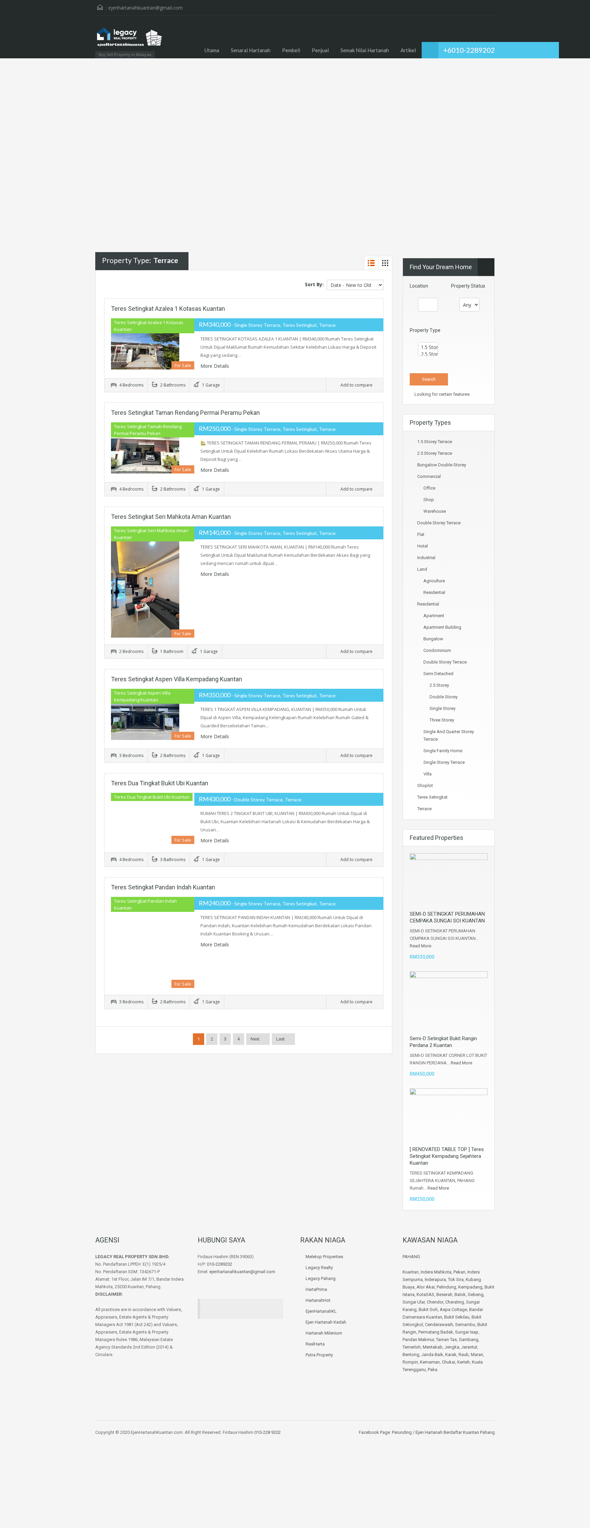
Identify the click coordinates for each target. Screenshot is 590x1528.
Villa (427, 773)
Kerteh (463, 1362)
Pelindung (446, 1287)
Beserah (444, 1294)
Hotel (422, 546)
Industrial (426, 557)
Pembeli (291, 50)
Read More (420, 945)
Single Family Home (442, 750)
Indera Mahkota (436, 1272)
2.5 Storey (439, 685)
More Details (215, 366)
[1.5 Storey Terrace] (428, 347)
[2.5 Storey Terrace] (428, 354)
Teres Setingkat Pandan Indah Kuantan (163, 887)
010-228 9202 (267, 1432)
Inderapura (435, 1279)
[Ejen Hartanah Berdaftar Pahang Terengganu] (129, 40)
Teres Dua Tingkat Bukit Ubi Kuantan (159, 783)
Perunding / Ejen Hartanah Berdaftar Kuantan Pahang (443, 1432)
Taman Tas (446, 1339)
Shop (428, 499)
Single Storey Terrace (444, 762)
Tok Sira (456, 1279)
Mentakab (432, 1347)
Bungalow (433, 638)
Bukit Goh (428, 1309)
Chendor (435, 1302)
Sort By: (314, 284)
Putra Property (319, 1354)
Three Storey (442, 720)
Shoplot (425, 785)
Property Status (468, 286)
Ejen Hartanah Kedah (326, 1322)
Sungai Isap (466, 1332)
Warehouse (434, 511)
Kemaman (430, 1362)
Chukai (448, 1362)
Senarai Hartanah (250, 50)
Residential (434, 592)
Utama (212, 50)
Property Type (425, 330)
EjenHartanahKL (321, 1311)
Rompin (410, 1362)
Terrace (424, 808)
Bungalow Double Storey (441, 464)
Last (280, 1039)
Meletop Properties (324, 1256)
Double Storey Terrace (439, 522)
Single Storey (442, 708)
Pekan (459, 1272)
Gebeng (475, 1294)
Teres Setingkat (432, 797)
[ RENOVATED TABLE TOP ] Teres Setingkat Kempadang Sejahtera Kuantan (447, 1156)
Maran (477, 1354)
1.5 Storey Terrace (434, 441)
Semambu (465, 1324)
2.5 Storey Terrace (434, 453)
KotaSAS (425, 1294)
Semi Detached (438, 673)
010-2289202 (219, 1264)
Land (422, 569)
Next (255, 1039)
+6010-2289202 (469, 50)
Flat (420, 534)
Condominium (437, 650)
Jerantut (469, 1347)
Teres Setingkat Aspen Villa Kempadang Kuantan (176, 679)
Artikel (408, 50)
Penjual (320, 50)
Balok (460, 1294)
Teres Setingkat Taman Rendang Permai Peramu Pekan (185, 412)
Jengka (452, 1347)
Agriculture (434, 580)
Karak (450, 1354)
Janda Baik (432, 1354)
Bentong (411, 1354)
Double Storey (444, 696)
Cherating (454, 1302)
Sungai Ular (414, 1302)
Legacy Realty (319, 1267)
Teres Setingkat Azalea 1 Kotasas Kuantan (168, 308)
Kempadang (470, 1287)
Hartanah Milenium (324, 1333)
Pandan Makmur (418, 1339)
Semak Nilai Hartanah (364, 50)
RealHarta (315, 1344)
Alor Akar (426, 1287)
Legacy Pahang (321, 1278)
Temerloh (412, 1347)
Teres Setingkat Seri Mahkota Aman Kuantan (171, 516)
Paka (432, 1369)
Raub (464, 1354)
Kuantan (411, 1272)
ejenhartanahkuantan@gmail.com (145, 7)
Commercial (429, 476)
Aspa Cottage (453, 1309)
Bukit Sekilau (456, 1317)
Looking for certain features (441, 394)
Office (429, 488)
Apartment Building (442, 627)
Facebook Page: (375, 1432)
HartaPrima (316, 1289)
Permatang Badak (435, 1332)
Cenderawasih (439, 1324)
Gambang (468, 1339)
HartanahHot (318, 1300)
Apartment (433, 615)
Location (419, 286)
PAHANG (411, 1256)
